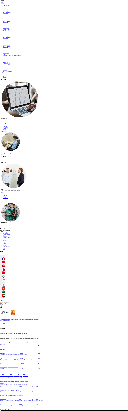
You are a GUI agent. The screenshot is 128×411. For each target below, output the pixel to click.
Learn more (37, 319)
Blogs (4, 196)
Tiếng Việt (3, 290)
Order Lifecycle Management (6, 232)
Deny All (9, 320)
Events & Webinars (5, 198)
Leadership (4, 248)
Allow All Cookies (2, 320)
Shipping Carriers (5, 126)
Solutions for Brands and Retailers (6, 246)
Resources (2, 192)
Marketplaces (4, 124)
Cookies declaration (3, 323)
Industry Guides (5, 195)
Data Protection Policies (3, 299)
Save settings (1, 409)
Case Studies (4, 197)
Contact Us (4, 249)
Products (2, 72)
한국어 (2, 279)
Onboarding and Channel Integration (6, 237)
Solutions (2, 2)
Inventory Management (5, 233)
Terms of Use (2, 300)
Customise (2, 321)
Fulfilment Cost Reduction (5, 235)
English (3, 277)
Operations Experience (5, 240)
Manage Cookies (6, 320)
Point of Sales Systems (5, 128)
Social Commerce (5, 129)
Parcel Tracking (4, 77)
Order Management (5, 238)
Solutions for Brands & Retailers (6, 5)
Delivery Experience (5, 236)
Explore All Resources (3, 200)
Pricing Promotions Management (6, 234)
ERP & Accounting (5, 127)
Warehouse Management (5, 75)
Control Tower (4, 76)
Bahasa (2, 264)
